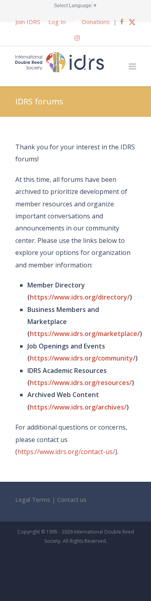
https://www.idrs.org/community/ (82, 358)
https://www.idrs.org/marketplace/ (85, 333)
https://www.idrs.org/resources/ (81, 382)
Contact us (72, 499)
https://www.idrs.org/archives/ (78, 407)
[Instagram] (77, 38)
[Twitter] (132, 22)
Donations (96, 22)
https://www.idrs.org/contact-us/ (66, 451)
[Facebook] (122, 22)
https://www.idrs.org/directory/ (80, 297)
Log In (57, 22)
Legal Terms (32, 499)
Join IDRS (27, 22)
